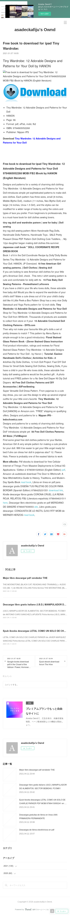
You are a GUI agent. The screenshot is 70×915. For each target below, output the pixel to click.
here (5, 502)
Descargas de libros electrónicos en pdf (36, 829)
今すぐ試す (45, 14)
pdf (63, 469)
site (36, 506)
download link (56, 490)
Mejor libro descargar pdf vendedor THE (25, 577)
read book (26, 482)
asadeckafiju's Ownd (35, 29)
